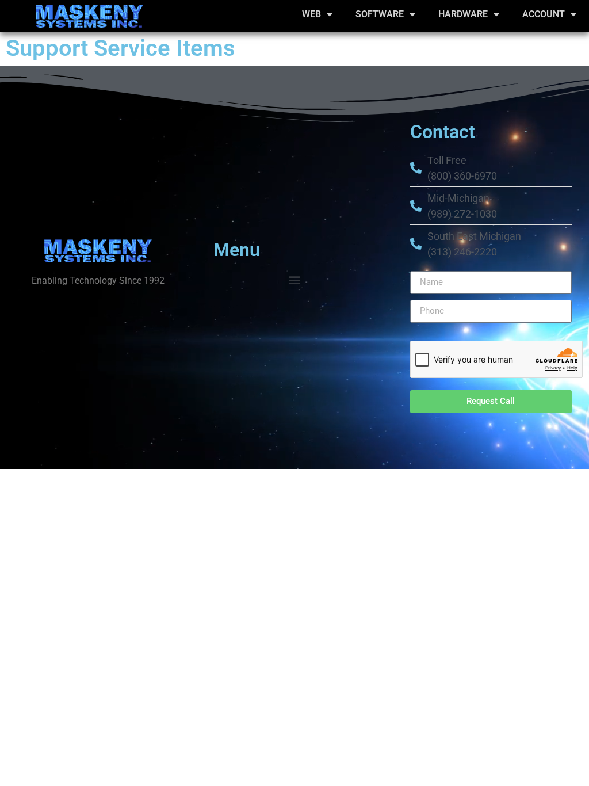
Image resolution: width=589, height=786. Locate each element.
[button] (294, 279)
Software (379, 14)
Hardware (463, 14)
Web (311, 14)
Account (543, 14)
